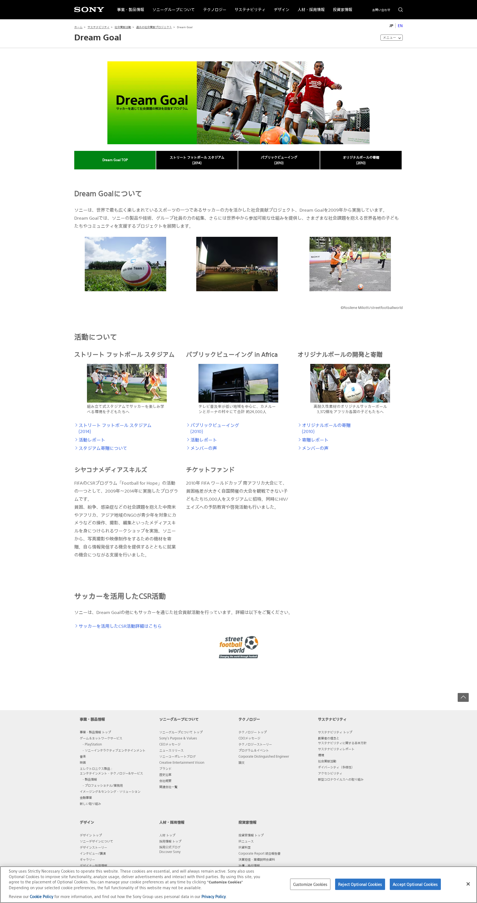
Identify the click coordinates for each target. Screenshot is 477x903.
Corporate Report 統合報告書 (259, 853)
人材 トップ (167, 835)
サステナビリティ (248, 6)
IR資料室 (245, 847)
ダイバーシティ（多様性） (336, 767)
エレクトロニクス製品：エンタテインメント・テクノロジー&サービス (111, 770)
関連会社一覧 (168, 786)
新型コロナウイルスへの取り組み (341, 779)
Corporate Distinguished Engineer (264, 756)
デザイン (279, 6)
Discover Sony (170, 851)
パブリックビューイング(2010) (279, 160)
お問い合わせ (381, 10)
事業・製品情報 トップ (95, 732)
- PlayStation (92, 744)
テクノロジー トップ (253, 732)
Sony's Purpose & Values (178, 738)
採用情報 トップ (170, 841)
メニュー (389, 37)
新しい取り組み (90, 803)
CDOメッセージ (249, 738)
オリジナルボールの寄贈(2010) (361, 160)
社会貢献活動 (123, 27)
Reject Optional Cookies (360, 884)
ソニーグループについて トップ (181, 732)
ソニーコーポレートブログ (177, 756)
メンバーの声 (203, 448)
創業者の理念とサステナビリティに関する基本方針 (342, 740)
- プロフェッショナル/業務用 (103, 785)
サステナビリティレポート (336, 749)
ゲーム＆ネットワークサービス (101, 738)
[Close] (468, 884)
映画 (83, 762)
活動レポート (92, 440)
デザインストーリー (93, 847)
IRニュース (246, 841)
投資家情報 (340, 6)
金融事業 (86, 797)
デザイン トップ (91, 835)
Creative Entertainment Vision (181, 762)
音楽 (83, 756)
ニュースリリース (171, 750)
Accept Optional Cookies (415, 884)
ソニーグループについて (171, 6)
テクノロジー (212, 6)
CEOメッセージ (170, 744)
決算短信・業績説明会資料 (257, 859)
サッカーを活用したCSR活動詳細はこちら (120, 626)
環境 (321, 755)
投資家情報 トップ (251, 835)
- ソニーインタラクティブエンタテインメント (114, 750)
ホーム (78, 27)
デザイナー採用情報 (93, 865)
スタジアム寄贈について (103, 448)
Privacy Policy (214, 896)
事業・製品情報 (128, 6)
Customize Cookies (310, 884)
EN (400, 25)
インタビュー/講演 (93, 853)
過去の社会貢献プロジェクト (154, 27)
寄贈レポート (315, 440)
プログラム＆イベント (254, 750)
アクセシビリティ (330, 773)
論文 (242, 762)
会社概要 (165, 780)
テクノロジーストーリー (255, 744)
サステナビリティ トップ (335, 732)
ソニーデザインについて (96, 841)
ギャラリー (87, 859)
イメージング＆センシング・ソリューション (110, 791)
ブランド (165, 768)
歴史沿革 (165, 774)
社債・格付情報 (249, 865)
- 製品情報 (90, 779)
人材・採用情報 (309, 6)
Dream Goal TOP (115, 160)
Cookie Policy (41, 896)
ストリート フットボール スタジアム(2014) (197, 160)
